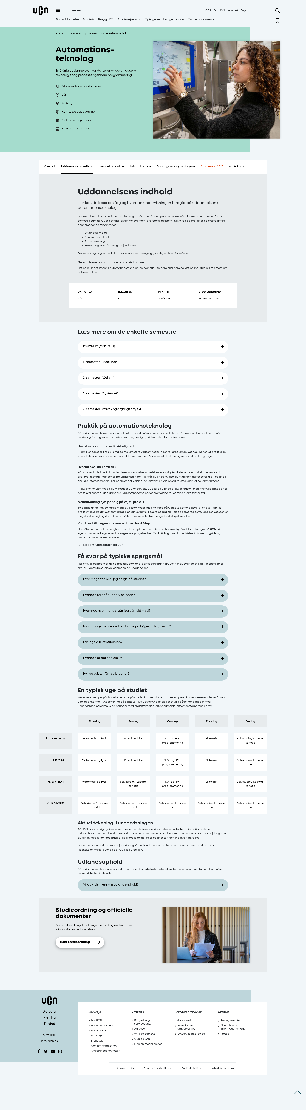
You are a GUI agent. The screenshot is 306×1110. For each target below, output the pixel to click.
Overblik (50, 166)
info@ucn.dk (49, 1041)
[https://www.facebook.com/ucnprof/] (38, 1051)
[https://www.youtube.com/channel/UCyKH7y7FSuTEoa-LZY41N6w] (53, 1051)
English (245, 10)
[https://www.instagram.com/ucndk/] (60, 1051)
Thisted (49, 1023)
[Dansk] (40, 15)
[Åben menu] (58, 10)
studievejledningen (113, 568)
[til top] (297, 1092)
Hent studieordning (75, 942)
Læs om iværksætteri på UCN (103, 545)
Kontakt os (236, 166)
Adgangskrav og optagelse (176, 166)
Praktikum (68, 120)
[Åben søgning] (277, 10)
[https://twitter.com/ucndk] (46, 1051)
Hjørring (49, 1017)
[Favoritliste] (277, 20)
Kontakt (233, 10)
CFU (208, 10)
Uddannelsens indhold (77, 166)
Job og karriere (140, 166)
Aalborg (49, 1011)
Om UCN (219, 10)
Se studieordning (210, 298)
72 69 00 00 (49, 1035)
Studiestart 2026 (212, 166)
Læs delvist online (111, 166)
